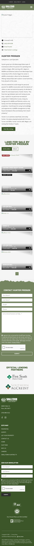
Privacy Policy (16, 342)
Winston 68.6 (7, 264)
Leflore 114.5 (7, 245)
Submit (17, 353)
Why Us (3, 448)
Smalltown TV (17, 2)
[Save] (31, 156)
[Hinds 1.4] (17, 221)
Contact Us (5, 438)
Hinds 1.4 (6, 226)
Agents (3, 432)
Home (3, 442)
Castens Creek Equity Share (13, 168)
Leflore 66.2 (7, 206)
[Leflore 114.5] (17, 241)
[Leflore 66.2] (17, 202)
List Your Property (7, 435)
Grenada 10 (7, 187)
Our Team (4, 445)
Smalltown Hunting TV (9, 455)
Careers (11, 2)
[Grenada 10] (17, 183)
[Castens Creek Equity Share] (17, 163)
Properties (5, 429)
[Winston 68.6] (17, 260)
